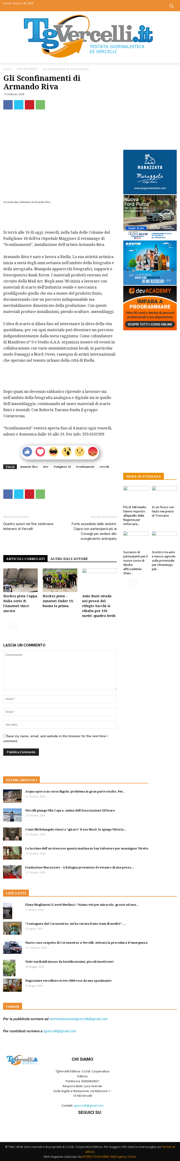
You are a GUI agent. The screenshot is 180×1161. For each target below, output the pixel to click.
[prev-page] (6, 625)
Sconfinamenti (85, 466)
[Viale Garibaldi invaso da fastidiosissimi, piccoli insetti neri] (12, 968)
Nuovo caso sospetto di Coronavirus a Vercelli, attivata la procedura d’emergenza (86, 943)
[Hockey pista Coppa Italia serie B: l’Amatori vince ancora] (20, 580)
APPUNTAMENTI (27, 69)
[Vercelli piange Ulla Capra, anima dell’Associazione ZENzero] (12, 815)
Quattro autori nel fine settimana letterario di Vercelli (28, 526)
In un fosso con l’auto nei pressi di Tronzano (163, 511)
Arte (46, 466)
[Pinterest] (29, 104)
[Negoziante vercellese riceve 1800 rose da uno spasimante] (12, 985)
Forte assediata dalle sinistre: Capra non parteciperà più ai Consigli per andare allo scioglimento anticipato (94, 531)
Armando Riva (29, 466)
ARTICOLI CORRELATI (25, 558)
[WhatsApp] (40, 104)
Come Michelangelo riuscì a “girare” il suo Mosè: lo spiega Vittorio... (76, 829)
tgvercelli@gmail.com (59, 1031)
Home (7, 69)
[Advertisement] (60, 217)
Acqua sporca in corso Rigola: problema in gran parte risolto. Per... (75, 791)
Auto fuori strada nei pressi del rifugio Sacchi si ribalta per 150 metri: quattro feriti (99, 606)
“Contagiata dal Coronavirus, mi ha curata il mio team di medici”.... (75, 924)
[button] (171, 5)
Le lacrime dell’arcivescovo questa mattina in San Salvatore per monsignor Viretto (86, 848)
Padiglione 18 (62, 466)
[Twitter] (90, 5)
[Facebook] (79, 5)
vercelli (104, 466)
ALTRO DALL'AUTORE (69, 558)
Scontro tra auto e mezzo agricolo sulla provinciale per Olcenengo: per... (164, 560)
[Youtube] (101, 5)
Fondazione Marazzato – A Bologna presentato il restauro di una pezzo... (79, 867)
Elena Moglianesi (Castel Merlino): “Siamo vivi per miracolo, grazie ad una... (82, 905)
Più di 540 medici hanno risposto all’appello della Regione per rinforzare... (134, 515)
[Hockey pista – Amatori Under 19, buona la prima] (60, 580)
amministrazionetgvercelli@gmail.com (78, 1019)
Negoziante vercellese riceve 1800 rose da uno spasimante (68, 981)
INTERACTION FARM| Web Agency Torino (109, 1157)
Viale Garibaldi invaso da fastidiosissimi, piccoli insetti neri (69, 962)
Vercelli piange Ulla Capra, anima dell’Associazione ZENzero (70, 810)
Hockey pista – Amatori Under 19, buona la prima (58, 601)
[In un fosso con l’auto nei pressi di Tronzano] (164, 494)
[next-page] (14, 625)
